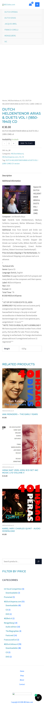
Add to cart (27, 143)
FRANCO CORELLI (11, 29)
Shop (22, 675)
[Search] (38, 561)
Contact (22, 684)
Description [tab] (7, 175)
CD (23, 100)
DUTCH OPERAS (11, 12)
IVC (6, 41)
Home (4, 100)
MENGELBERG (10, 35)
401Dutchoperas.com (10, 157)
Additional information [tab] (11, 181)
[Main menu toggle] (37, 4)
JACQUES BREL (11, 24)
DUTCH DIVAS (10, 18)
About (22, 680)
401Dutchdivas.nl (14, 100)
